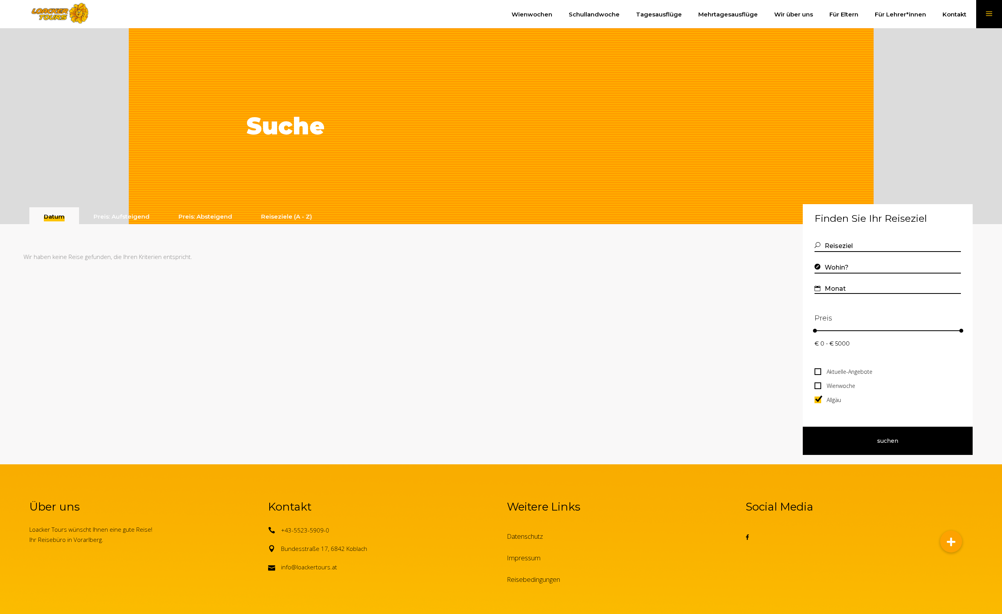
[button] (951, 541)
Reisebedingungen (533, 579)
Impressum (524, 557)
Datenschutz (525, 536)
